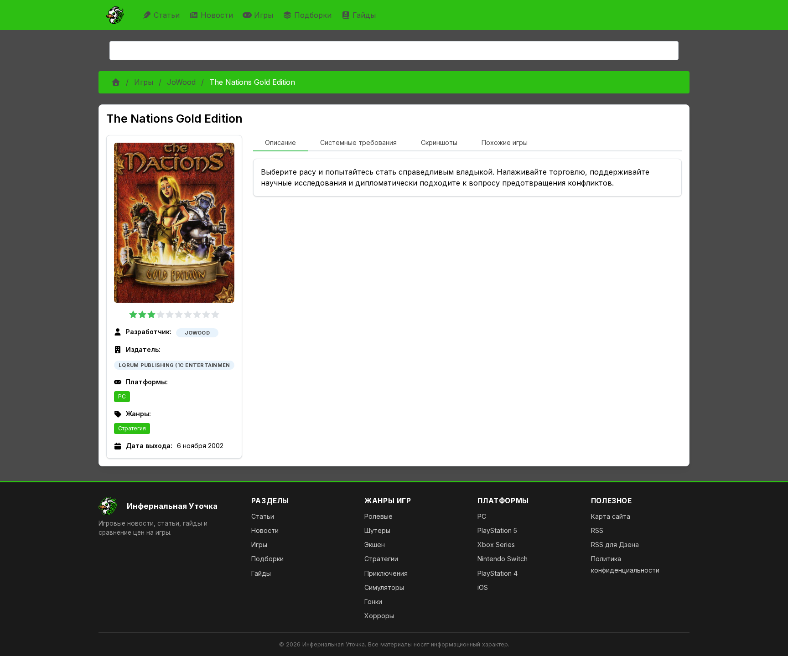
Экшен (374, 544)
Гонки (373, 601)
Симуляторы (384, 587)
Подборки (313, 15)
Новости (216, 15)
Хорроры (379, 616)
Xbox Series (496, 544)
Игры (263, 15)
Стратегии (381, 559)
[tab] (280, 143)
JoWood (181, 82)
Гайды (364, 15)
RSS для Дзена (615, 544)
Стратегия (132, 428)
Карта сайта (610, 516)
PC (122, 396)
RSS (597, 530)
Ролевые (378, 516)
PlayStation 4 (497, 573)
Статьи (166, 15)
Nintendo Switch (502, 559)
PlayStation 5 (497, 530)
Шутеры (377, 530)
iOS (482, 587)
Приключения (386, 573)
